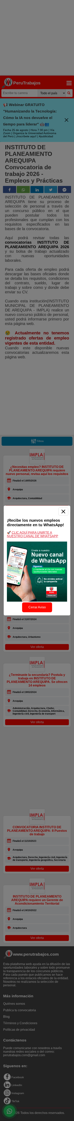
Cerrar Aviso (37, 607)
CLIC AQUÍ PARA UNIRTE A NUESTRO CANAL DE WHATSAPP (32, 534)
